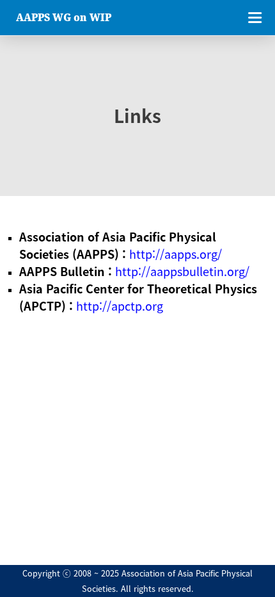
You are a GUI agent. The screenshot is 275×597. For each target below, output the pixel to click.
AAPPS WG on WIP (63, 17)
